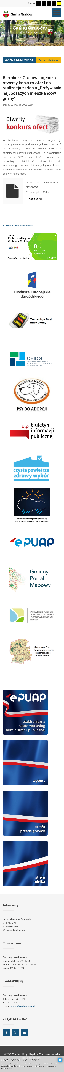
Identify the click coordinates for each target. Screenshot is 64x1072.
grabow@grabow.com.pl (23, 1006)
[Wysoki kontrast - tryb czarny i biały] (49, 3)
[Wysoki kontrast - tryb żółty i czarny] (59, 3)
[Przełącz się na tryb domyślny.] (38, 3)
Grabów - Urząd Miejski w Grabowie (30, 1054)
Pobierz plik (36, 199)
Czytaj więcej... (7, 1068)
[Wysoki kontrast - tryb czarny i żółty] (54, 3)
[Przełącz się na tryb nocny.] (44, 3)
